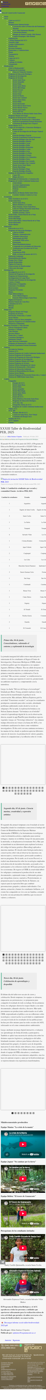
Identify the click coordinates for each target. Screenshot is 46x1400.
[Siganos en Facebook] (27, 4)
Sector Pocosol (18, 90)
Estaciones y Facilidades (17, 286)
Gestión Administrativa (16, 44)
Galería (15, 191)
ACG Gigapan (14, 420)
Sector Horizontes (19, 104)
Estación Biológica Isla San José (24, 139)
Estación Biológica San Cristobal (24, 163)
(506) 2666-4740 (8, 1374)
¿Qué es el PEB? (18, 232)
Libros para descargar (16, 268)
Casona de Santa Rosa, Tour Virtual (25, 415)
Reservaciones (18, 129)
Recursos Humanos (15, 48)
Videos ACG (13, 409)
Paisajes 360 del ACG (20, 413)
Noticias (11, 56)
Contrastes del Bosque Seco (22, 416)
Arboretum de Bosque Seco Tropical (25, 123)
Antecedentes (17, 183)
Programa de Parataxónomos (18, 276)
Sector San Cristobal (20, 98)
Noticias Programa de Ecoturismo (20, 355)
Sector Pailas (17, 84)
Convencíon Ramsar (20, 32)
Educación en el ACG (16, 228)
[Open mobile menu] (0, 9)
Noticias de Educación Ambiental (20, 369)
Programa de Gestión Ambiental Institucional (24, 181)
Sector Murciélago (19, 88)
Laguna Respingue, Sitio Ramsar (24, 36)
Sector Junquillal (18, 82)
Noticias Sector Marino (16, 373)
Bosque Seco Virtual (15, 260)
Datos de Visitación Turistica (22, 72)
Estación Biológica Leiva (21, 151)
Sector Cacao (17, 92)
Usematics (30, 1367)
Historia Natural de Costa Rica (19, 302)
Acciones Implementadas (21, 185)
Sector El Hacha (18, 96)
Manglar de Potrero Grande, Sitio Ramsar (27, 34)
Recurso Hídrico (14, 333)
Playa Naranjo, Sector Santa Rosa (24, 207)
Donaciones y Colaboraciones (19, 50)
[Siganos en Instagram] (37, 4)
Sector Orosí (17, 94)
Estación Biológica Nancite (22, 135)
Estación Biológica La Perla (22, 153)
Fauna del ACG (18, 397)
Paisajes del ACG (19, 383)
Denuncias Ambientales (16, 323)
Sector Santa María (19, 86)
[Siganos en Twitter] (30, 4)
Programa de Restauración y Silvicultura (22, 117)
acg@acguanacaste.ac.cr (8, 1369)
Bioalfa (11, 308)
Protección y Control (16, 335)
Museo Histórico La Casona (22, 205)
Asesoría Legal (14, 42)
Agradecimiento (38, 1355)
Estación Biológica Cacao (21, 143)
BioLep (11, 306)
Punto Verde (17, 250)
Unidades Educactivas (20, 236)
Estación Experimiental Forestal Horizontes (27, 121)
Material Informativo (20, 187)
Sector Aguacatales (19, 110)
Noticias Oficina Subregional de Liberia (22, 365)
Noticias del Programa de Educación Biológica (24, 357)
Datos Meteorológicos (16, 294)
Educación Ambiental (16, 256)
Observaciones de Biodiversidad (19, 266)
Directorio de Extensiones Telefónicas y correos (8, 1377)
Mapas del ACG (18, 177)
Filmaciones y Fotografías (17, 284)
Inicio (6, 16)
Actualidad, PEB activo (21, 240)
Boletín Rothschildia (15, 262)
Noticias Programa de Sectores (19, 363)
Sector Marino (13, 224)
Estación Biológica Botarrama (23, 147)
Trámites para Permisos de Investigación (22, 280)
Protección (7, 310)
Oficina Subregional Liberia (18, 327)
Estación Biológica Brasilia (22, 171)
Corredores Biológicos (16, 337)
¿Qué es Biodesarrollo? (16, 68)
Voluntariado (13, 64)
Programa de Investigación (18, 76)
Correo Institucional (6, 1379)
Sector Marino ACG (15, 125)
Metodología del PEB (20, 238)
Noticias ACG (13, 351)
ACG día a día (18, 403)
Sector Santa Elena (19, 100)
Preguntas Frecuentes (16, 290)
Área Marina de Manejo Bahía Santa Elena (23, 193)
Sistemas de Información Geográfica (21, 173)
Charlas (11, 422)
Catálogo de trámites (15, 62)
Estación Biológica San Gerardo (24, 161)
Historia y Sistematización (21, 234)
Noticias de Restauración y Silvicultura (22, 367)
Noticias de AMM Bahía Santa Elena (21, 377)
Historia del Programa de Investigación (22, 274)
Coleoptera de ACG (15, 304)
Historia (11, 22)
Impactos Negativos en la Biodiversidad (22, 322)
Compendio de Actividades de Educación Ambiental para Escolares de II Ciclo (27, 247)
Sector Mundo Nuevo (20, 108)
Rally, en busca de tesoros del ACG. (25, 254)
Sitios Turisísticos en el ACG (18, 199)
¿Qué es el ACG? (14, 20)
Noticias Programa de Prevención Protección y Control (27, 375)
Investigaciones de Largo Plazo (19, 278)
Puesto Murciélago (19, 167)
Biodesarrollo (8, 66)
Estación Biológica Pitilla (21, 145)
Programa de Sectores (16, 78)
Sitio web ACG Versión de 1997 (34, 1380)
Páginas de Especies (15, 264)
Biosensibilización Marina (17, 258)
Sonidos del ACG (15, 419)
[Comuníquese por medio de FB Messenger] (44, 4)
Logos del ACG (14, 58)
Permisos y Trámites (15, 329)
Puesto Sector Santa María (22, 165)
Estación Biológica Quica (21, 159)
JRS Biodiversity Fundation (35, 1371)
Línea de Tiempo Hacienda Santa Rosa (26, 209)
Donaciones (17, 242)
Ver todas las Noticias (16, 349)
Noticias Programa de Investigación (21, 359)
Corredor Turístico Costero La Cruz (25, 195)
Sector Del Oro (18, 112)
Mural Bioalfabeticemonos (22, 244)
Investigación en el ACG (17, 272)
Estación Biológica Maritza (22, 141)
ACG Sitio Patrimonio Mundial (23, 30)
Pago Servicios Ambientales (18, 341)
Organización (13, 38)
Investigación (8, 270)
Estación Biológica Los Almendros (24, 157)
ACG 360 (12, 411)
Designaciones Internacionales (19, 24)
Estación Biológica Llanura (22, 155)
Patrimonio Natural (15, 339)
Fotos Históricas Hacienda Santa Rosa (26, 399)
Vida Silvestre (13, 331)
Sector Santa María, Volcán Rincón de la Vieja (24, 221)
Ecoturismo (8, 197)
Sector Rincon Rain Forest (22, 106)
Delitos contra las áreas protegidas (20, 319)
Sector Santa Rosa (19, 80)
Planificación (13, 46)
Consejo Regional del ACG (18, 40)
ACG (6, 18)
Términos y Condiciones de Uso (18, 1385)
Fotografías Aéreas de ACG (22, 405)
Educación (7, 226)
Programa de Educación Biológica (20, 74)
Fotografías (12, 381)
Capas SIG (16, 175)
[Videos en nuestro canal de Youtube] (34, 4)
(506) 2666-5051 (8, 1373)
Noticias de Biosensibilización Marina (21, 371)
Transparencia (13, 54)
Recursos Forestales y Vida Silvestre (16, 325)
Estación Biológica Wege (21, 169)
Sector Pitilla (17, 102)
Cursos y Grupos (14, 282)
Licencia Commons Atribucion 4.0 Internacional (28, 1388)
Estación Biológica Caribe (21, 149)
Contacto (12, 60)
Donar (11, 52)
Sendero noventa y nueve (21, 213)
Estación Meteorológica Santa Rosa (25, 298)
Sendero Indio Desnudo (21, 211)
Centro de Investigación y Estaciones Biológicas (25, 127)
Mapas (11, 292)
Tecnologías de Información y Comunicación (24, 179)
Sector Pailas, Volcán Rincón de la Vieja (22, 214)
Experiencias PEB (19, 252)
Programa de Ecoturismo (17, 70)
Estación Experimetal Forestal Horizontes (27, 137)
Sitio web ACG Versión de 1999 (34, 1377)
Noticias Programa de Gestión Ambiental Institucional (27, 353)
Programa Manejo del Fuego (18, 116)
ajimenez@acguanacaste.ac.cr (24, 1333)
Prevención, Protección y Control (20, 315)
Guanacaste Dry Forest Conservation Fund (36, 1369)
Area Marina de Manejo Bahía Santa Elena (27, 113)
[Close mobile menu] (0, 11)
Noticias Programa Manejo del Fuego (21, 361)
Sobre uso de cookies (34, 1385)
